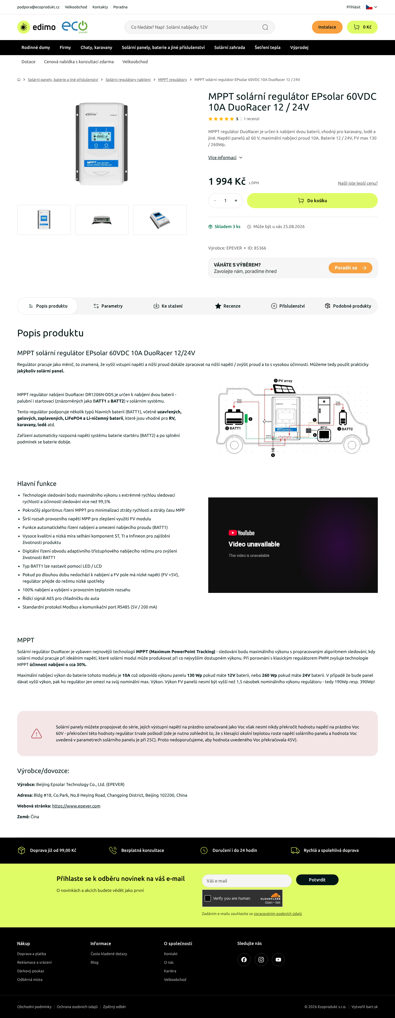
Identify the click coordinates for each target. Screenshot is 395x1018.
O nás (169, 962)
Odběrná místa (29, 979)
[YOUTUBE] (278, 959)
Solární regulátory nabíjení (128, 79)
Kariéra (170, 971)
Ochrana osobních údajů (77, 1007)
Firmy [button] (65, 47)
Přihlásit (354, 7)
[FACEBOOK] (244, 959)
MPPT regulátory (172, 79)
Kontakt (171, 954)
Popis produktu (51, 306)
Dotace (28, 61)
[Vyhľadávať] (265, 27)
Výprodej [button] (299, 47)
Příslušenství (292, 306)
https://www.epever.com (76, 806)
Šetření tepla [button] (268, 47)
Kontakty (100, 7)
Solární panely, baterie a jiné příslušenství (63, 79)
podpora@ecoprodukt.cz (38, 7)
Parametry (112, 306)
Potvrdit (317, 879)
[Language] (372, 7)
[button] (356, 27)
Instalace (327, 27)
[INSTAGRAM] (261, 959)
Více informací (222, 157)
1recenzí (251, 119)
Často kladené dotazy (109, 954)
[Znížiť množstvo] (215, 200)
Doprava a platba (31, 954)
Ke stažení (172, 306)
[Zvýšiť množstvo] (235, 200)
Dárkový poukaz (30, 971)
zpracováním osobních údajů (278, 914)
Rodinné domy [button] (35, 47)
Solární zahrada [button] (229, 47)
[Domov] (52, 27)
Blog (94, 962)
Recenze (232, 306)
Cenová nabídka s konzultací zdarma (79, 61)
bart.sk (372, 1007)
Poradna (120, 7)
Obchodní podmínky (34, 1007)
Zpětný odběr (114, 1007)
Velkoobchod (76, 7)
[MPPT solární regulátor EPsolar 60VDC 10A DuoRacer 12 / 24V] (102, 144)
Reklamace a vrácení (34, 962)
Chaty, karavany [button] (96, 47)
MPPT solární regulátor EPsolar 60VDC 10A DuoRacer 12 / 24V (247, 79)
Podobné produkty (352, 306)
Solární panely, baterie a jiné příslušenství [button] (163, 47)
